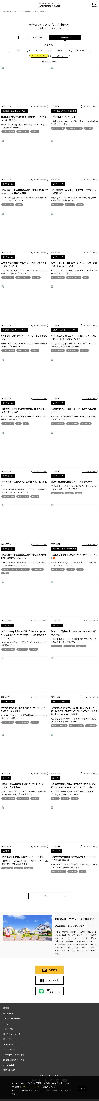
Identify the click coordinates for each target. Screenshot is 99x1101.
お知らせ (60, 56)
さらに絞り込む (51, 61)
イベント (39, 51)
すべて (18, 51)
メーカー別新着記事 (34, 37)
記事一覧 (65, 37)
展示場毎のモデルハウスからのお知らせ (35, 11)
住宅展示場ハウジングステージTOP (12, 11)
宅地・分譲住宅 (81, 51)
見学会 (60, 51)
